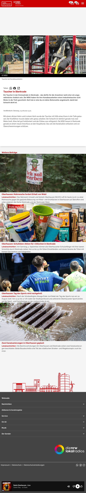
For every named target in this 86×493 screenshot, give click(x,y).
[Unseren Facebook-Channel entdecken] (80, 465)
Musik (4, 428)
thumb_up (81, 486)
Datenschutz (17, 465)
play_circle (77, 486)
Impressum (5, 465)
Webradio (6, 398)
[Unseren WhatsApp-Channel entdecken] (77, 465)
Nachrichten (7, 404)
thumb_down (74, 486)
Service (5, 416)
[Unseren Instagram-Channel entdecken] (84, 465)
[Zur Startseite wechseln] (7, 4)
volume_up (68, 486)
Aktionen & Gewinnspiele (12, 410)
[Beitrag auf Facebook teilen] (14, 88)
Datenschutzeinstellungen (34, 465)
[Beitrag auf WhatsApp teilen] (11, 88)
